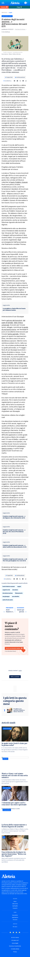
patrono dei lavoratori (14, 320)
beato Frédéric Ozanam (19, 182)
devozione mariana (8, 593)
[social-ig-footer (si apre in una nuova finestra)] (19, 932)
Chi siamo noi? (15, 940)
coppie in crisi (6, 590)
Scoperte (15, 908)
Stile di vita (4, 12)
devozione (15, 590)
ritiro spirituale (6, 788)
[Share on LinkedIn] (17, 80)
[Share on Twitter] (20, 80)
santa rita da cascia (8, 600)
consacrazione (6, 810)
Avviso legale (15, 943)
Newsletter (15, 915)
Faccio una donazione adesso (13, 648)
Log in (20, 670)
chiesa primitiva (7, 728)
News (15, 901)
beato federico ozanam (9, 586)
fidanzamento (18, 593)
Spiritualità (15, 906)
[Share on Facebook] (14, 80)
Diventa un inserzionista (15, 946)
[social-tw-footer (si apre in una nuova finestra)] (16, 932)
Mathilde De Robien (20, 29)
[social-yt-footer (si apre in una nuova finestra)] (10, 932)
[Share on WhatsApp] (26, 80)
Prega (18, 7)
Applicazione (15, 917)
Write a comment (15, 676)
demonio (5, 758)
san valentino (15, 596)
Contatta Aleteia (15, 949)
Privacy (15, 951)
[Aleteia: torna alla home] (15, 2)
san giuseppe (6, 596)
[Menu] (5, 3)
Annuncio (15, 919)
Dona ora (3, 7)
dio (4, 837)
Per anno (15, 926)
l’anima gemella (13, 334)
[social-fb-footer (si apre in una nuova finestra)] (13, 932)
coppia (10, 12)
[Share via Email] (23, 80)
